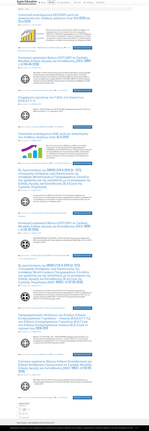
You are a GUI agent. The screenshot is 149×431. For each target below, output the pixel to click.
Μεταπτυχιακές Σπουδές (41, 213)
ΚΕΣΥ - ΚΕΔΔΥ (37, 47)
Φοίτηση (47, 127)
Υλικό (78, 2)
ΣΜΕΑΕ (52, 47)
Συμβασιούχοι (59, 47)
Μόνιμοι (35, 90)
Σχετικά (102, 2)
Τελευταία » (25, 418)
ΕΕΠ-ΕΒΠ (25, 51)
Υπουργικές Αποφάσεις (46, 90)
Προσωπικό (45, 47)
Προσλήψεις (32, 51)
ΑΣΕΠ (20, 51)
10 (20, 413)
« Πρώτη (22, 405)
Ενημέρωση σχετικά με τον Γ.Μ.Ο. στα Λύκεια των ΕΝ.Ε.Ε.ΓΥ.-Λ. (51, 99)
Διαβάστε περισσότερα (83, 48)
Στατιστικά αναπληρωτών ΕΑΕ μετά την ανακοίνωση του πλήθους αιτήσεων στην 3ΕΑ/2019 (53, 135)
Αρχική (43, 2)
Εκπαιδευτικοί (66, 163)
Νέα (52, 2)
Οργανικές (33, 259)
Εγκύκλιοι (36, 127)
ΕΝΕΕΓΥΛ (60, 127)
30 (26, 413)
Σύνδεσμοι (90, 2)
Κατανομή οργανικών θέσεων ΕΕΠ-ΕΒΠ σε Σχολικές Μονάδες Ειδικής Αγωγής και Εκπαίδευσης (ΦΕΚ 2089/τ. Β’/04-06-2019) (54, 60)
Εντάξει (136, 428)
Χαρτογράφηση (64, 2)
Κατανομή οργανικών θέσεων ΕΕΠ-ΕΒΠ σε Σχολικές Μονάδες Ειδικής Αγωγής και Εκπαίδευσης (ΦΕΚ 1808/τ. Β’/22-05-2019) (54, 226)
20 (23, 413)
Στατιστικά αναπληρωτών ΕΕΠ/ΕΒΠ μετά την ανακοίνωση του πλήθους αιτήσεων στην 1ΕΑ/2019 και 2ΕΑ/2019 (54, 18)
